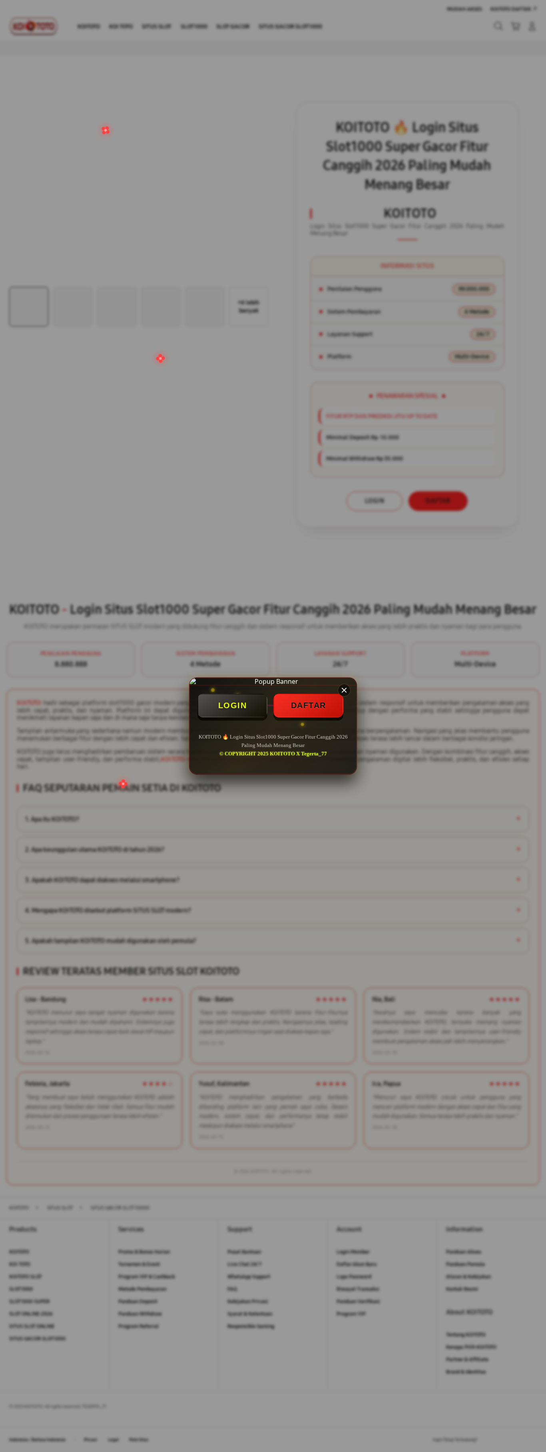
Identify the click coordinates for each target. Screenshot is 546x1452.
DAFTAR (308, 705)
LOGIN (232, 705)
